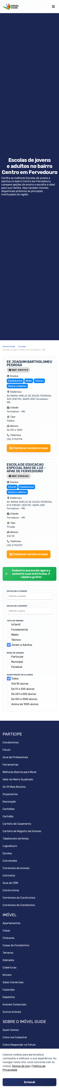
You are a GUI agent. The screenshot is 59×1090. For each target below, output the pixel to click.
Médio (15, 634)
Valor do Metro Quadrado (18, 779)
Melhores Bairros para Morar (20, 772)
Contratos (9, 875)
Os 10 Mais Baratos (14, 786)
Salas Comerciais (13, 982)
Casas (6, 930)
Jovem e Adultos (21, 644)
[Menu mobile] (53, 6)
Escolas (7, 853)
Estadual (16, 666)
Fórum (6, 749)
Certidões (9, 809)
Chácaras (8, 938)
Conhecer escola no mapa (30, 448)
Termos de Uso (21, 1065)
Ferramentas (10, 764)
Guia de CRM (10, 882)
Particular (17, 656)
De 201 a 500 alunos (23, 694)
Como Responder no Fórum (19, 1044)
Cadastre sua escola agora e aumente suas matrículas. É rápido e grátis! (31, 574)
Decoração (9, 801)
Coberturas (9, 967)
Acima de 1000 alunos (24, 704)
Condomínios (11, 742)
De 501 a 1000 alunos (24, 699)
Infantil (15, 624)
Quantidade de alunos (20, 675)
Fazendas (9, 989)
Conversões (10, 860)
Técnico (16, 639)
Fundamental (19, 629)
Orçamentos (10, 794)
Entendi (29, 1082)
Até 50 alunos (19, 683)
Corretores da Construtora (19, 897)
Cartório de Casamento (17, 823)
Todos (15, 678)
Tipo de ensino (15, 621)
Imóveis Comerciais (14, 1004)
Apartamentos (11, 923)
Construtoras (11, 890)
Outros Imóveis (12, 1011)
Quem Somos (11, 1030)
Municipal (17, 661)
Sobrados (8, 960)
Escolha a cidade (17, 591)
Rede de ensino (15, 653)
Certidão (8, 816)
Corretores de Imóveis (16, 868)
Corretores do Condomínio (19, 905)
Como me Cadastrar (15, 1037)
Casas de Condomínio (16, 945)
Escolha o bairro (17, 606)
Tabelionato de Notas (16, 838)
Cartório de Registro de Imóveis (22, 831)
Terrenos (8, 952)
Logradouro (10, 846)
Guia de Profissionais (15, 757)
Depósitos (9, 997)
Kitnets (7, 974)
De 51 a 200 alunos (22, 688)
